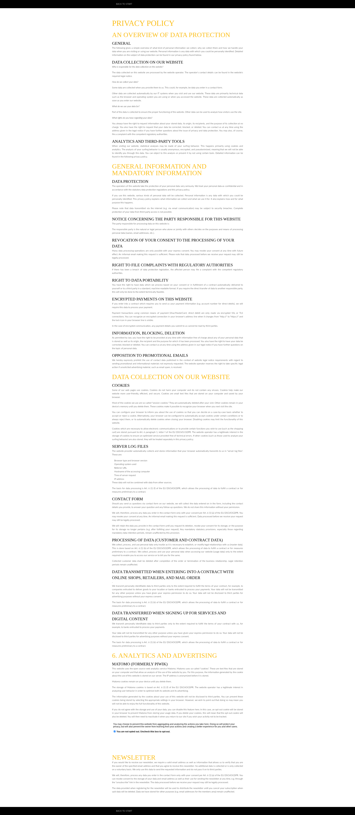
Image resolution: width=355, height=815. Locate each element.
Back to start (124, 4)
